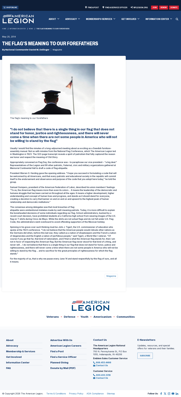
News (31, 29)
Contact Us (102, 365)
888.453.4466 (103, 362)
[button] (53, 19)
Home (4, 29)
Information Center (18, 29)
